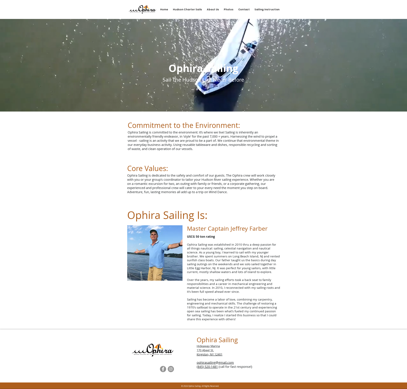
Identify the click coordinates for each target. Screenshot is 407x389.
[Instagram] (171, 369)
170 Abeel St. (205, 350)
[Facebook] (163, 369)
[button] (187, 9)
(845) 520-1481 (207, 366)
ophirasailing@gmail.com (215, 362)
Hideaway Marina (208, 346)
